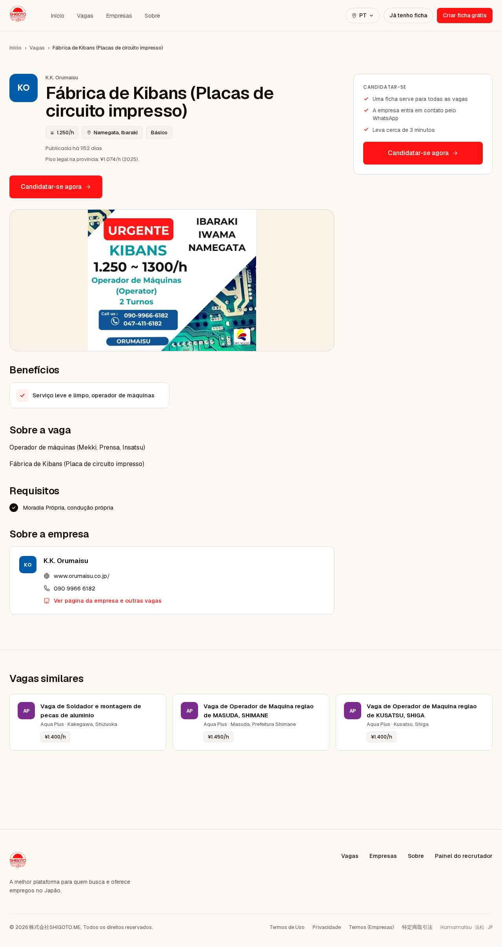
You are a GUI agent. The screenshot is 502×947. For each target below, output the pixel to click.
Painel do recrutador (464, 855)
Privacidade (327, 927)
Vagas (85, 15)
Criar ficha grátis (465, 15)
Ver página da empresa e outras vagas (108, 600)
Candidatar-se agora (51, 187)
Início (57, 15)
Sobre (152, 15)
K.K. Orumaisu (66, 560)
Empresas (119, 15)
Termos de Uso (287, 927)
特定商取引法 (417, 927)
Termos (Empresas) (371, 927)
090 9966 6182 (74, 588)
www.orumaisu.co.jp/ (82, 576)
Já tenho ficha (408, 15)
